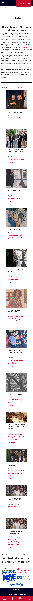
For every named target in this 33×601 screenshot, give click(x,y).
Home (2, 8)
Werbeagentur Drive (23, 47)
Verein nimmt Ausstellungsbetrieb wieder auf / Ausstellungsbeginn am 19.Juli (16, 401)
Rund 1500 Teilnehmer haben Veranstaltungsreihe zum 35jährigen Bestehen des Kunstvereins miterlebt (14, 541)
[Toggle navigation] (3, 3)
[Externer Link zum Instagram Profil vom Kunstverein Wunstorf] (20, 598)
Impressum (16, 592)
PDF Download (11, 442)
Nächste (30, 87)
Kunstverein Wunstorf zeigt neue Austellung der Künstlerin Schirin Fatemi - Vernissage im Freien (16, 318)
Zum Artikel (11, 121)
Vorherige (20, 87)
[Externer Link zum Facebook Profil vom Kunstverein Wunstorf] (12, 598)
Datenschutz (17, 589)
